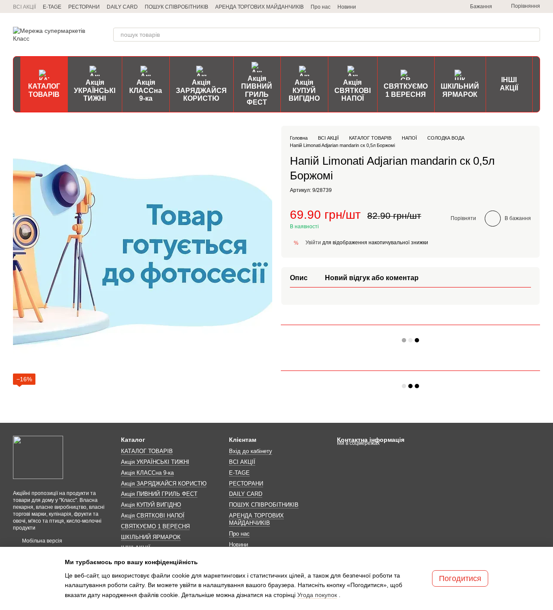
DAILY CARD (122, 7)
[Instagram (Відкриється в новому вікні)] (414, 6)
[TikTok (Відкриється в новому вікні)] (425, 6)
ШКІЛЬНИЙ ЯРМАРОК (460, 90)
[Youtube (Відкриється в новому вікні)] (445, 6)
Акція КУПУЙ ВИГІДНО (304, 90)
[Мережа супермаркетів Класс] (38, 457)
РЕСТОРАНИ (84, 7)
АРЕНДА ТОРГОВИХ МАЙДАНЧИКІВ (259, 7)
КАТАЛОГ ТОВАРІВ (44, 90)
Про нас (321, 7)
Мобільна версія (41, 541)
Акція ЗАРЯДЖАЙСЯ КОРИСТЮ (201, 90)
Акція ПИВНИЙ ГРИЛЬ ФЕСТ (256, 90)
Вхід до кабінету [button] (250, 451)
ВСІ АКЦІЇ (24, 7)
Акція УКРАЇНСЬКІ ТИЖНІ (94, 90)
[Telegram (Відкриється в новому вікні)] (404, 6)
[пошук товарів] (533, 35)
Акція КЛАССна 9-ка (145, 90)
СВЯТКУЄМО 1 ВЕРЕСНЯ (406, 90)
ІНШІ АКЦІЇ (509, 83)
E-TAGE (52, 7)
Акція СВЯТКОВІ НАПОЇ (352, 90)
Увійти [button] (313, 243)
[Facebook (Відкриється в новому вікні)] (435, 6)
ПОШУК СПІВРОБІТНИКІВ (176, 7)
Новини (346, 7)
